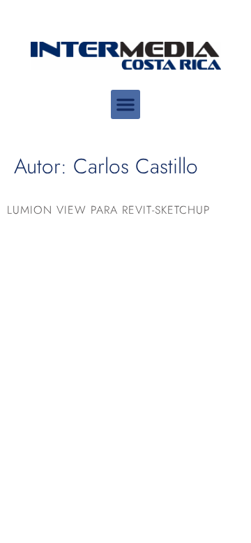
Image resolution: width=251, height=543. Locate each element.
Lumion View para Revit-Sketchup (108, 210)
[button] (125, 104)
